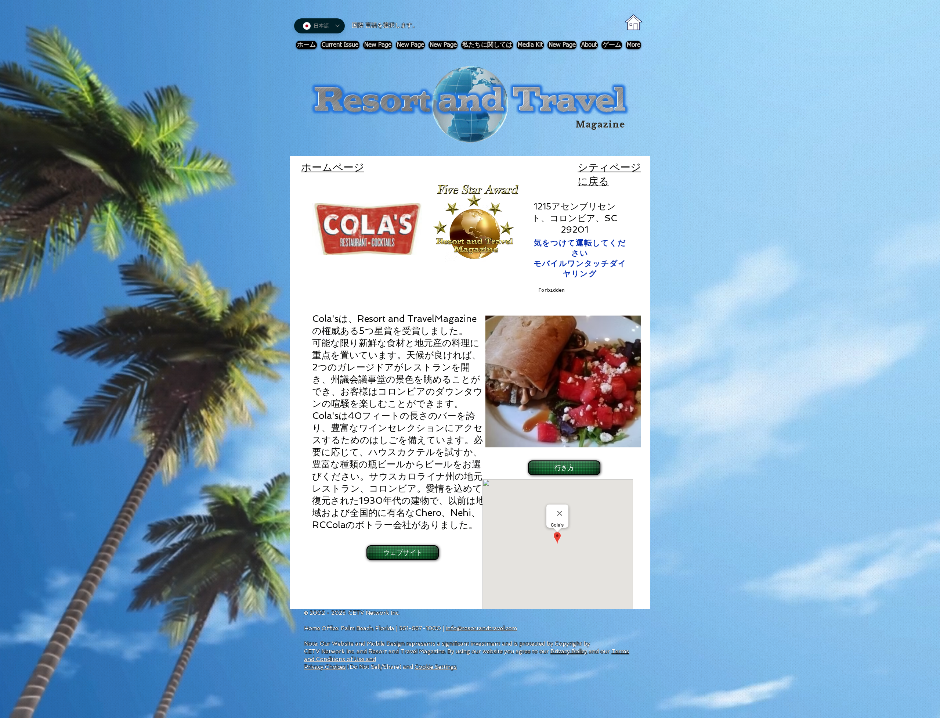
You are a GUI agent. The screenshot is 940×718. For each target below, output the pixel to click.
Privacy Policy (568, 651)
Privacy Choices (325, 667)
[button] (563, 467)
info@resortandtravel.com (481, 628)
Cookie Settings (436, 667)
